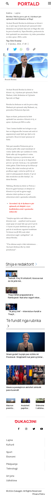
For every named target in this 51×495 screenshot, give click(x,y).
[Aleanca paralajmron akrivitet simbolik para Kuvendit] (25, 375)
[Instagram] (26, 429)
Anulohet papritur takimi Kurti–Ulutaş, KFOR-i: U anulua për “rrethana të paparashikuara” (25, 407)
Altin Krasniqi (15, 41)
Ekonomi (10, 456)
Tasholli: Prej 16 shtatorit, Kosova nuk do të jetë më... (25, 279)
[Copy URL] (34, 49)
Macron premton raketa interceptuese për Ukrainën (10, 407)
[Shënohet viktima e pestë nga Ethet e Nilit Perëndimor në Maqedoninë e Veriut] (40, 400)
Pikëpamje (12, 464)
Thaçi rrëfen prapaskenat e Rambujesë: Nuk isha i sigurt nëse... (24, 296)
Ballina (9, 13)
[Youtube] (42, 429)
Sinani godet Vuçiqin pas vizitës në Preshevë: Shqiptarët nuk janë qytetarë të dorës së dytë (25, 355)
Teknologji (12, 468)
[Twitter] (14, 49)
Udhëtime (11, 480)
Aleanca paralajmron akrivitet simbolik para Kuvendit (23, 388)
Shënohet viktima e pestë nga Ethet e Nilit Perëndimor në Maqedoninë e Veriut (40, 407)
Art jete (10, 475)
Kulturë (10, 444)
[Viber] (27, 49)
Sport (9, 452)
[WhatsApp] (21, 49)
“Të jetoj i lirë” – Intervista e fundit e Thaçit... (24, 313)
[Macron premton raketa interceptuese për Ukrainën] (10, 400)
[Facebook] (7, 49)
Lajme (17, 13)
